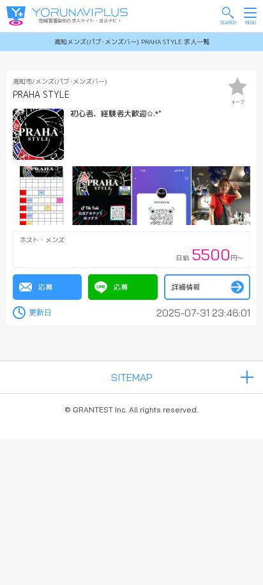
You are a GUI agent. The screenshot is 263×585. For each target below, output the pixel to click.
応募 (45, 287)
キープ (237, 102)
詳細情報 (186, 287)
